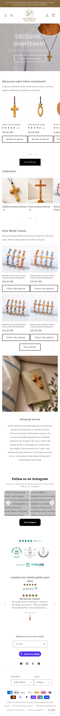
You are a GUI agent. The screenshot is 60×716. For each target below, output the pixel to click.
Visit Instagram (30, 522)
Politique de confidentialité (46, 706)
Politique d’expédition (35, 710)
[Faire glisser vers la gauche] (24, 154)
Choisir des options (16, 288)
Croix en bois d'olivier (39, 206)
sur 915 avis (28, 588)
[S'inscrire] (44, 644)
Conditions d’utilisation (16, 710)
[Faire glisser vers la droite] (36, 154)
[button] (6, 15)
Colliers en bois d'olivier (14, 206)
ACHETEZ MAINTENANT (30, 58)
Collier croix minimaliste (11, 124)
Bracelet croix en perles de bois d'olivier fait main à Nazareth (14, 277)
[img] (30, 585)
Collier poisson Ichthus (36, 124)
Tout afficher (30, 162)
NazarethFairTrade (19, 702)
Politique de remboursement (22, 706)
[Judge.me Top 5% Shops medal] (43, 552)
